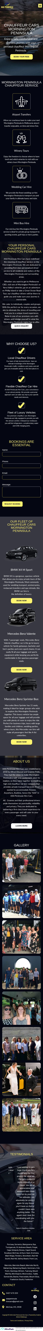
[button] (40, 5)
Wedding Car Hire (21, 187)
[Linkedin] (35, 1309)
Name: (5, 450)
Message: (6, 485)
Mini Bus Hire (21, 223)
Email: (5, 473)
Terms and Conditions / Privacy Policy (21, 1320)
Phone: (5, 461)
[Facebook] (35, 1297)
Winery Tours (21, 151)
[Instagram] (35, 1303)
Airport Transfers (21, 114)
